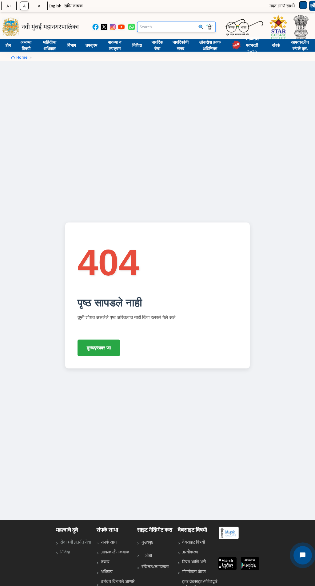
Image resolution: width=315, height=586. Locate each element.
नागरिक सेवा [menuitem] (157, 45)
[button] (227, 563)
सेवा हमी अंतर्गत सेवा (76, 542)
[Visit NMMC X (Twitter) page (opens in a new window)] (104, 27)
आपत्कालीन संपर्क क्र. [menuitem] (300, 45)
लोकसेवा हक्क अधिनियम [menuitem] (210, 45)
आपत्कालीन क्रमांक (115, 552)
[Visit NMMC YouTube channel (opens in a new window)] (121, 27)
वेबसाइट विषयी (193, 542)
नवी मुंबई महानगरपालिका (50, 27)
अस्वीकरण (190, 552)
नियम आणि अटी (194, 561)
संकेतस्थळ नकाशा (155, 566)
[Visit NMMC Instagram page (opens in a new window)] (113, 27)
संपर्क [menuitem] (276, 45)
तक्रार (105, 561)
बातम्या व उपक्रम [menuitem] (115, 45)
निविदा (66, 552)
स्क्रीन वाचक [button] (73, 6)
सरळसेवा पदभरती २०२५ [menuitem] (252, 45)
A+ (8, 6)
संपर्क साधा (109, 542)
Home (21, 57)
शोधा (148, 555)
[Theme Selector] (303, 5)
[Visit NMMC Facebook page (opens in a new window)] (95, 27)
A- (40, 6)
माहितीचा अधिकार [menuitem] (49, 45)
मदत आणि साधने (282, 6)
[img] (10, 27)
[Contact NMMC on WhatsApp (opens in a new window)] (131, 27)
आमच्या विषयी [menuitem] (26, 45)
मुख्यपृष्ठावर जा (99, 347)
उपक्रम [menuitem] (91, 45)
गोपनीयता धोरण (194, 571)
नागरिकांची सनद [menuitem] (181, 45)
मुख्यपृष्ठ (148, 542)
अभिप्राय (107, 571)
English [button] (55, 6)
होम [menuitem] (8, 45)
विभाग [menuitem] (71, 45)
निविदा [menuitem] (137, 45)
